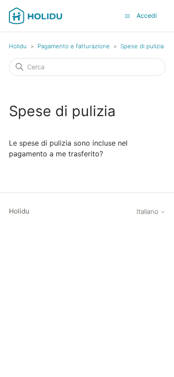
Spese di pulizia (142, 46)
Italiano (148, 211)
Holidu (18, 46)
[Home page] (35, 16)
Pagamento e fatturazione (73, 46)
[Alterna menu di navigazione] (127, 15)
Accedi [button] (147, 15)
